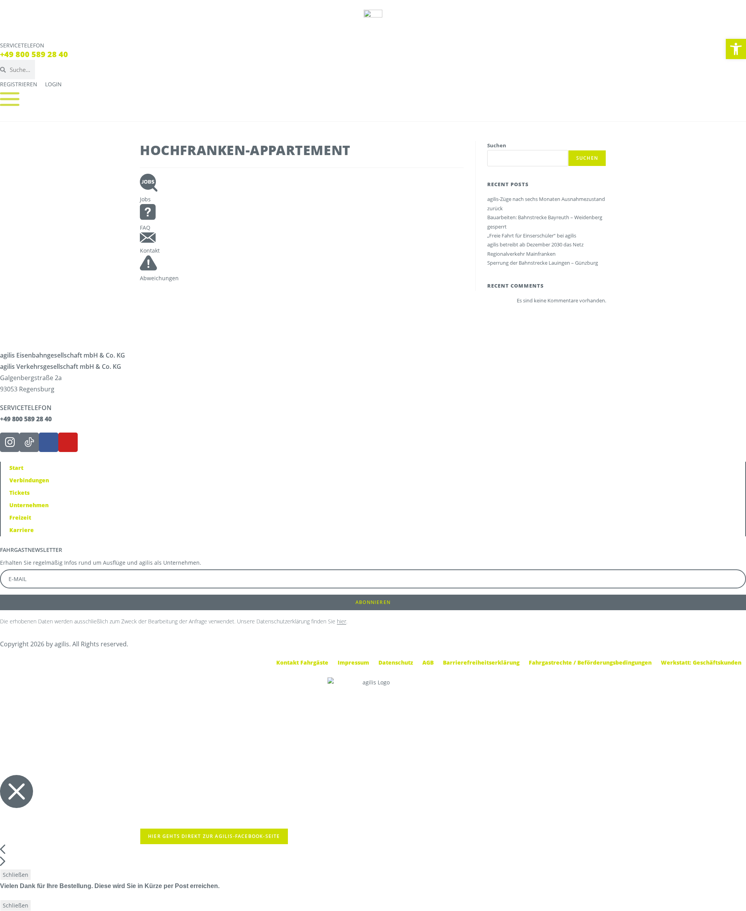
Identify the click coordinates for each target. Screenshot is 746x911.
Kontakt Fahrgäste (302, 662)
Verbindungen (29, 480)
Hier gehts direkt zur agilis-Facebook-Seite (214, 836)
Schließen (15, 874)
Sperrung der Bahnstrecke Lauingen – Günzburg (542, 262)
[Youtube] (68, 442)
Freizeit (20, 517)
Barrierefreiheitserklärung (481, 662)
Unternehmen (29, 505)
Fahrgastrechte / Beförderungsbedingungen (590, 662)
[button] (736, 49)
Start (16, 467)
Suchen (496, 145)
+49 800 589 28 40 (34, 54)
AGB (428, 662)
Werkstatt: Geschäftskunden (701, 662)
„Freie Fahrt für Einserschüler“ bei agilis (531, 235)
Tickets (19, 492)
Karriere (21, 530)
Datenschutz (395, 662)
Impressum (353, 662)
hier (341, 621)
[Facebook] (48, 442)
